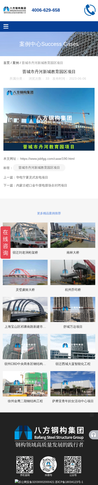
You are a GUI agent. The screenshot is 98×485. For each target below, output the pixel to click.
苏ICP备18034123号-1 (69, 482)
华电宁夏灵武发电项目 (32, 177)
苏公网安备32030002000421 (36, 482)
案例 (16, 63)
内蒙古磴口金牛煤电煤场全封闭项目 (41, 185)
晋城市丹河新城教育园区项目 (39, 167)
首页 (7, 63)
